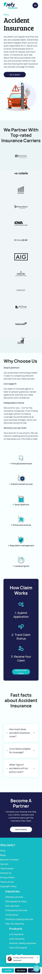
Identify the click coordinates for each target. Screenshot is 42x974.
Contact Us (5, 873)
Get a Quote (15, 74)
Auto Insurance (16, 938)
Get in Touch (21, 829)
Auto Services (12, 906)
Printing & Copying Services (19, 919)
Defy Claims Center (21, 671)
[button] (21, 733)
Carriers (4, 864)
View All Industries (14, 923)
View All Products (18, 947)
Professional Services (16, 910)
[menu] (35, 5)
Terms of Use (7, 882)
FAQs (2, 850)
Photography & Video (15, 901)
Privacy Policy (7, 877)
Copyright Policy (8, 886)
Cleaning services (14, 897)
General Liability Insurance (22, 943)
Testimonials (6, 868)
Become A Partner (9, 859)
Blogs (3, 855)
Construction (11, 914)
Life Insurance (16, 934)
